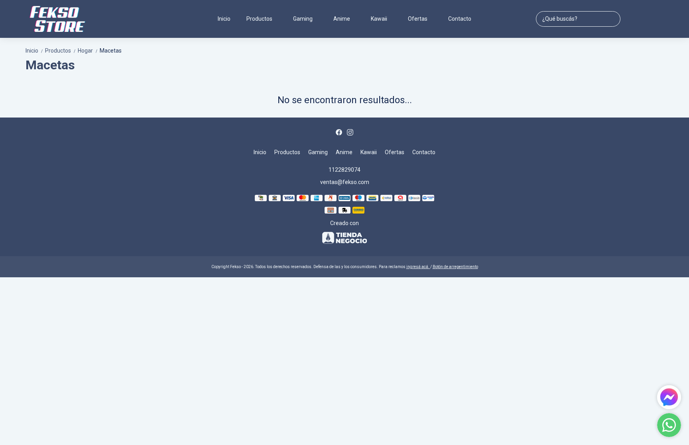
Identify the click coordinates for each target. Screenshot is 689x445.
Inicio (224, 19)
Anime (341, 19)
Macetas (111, 50)
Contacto (459, 19)
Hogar (88, 50)
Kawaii (379, 19)
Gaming (303, 19)
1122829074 (344, 170)
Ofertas (417, 19)
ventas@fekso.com (344, 182)
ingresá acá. (418, 267)
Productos (60, 50)
